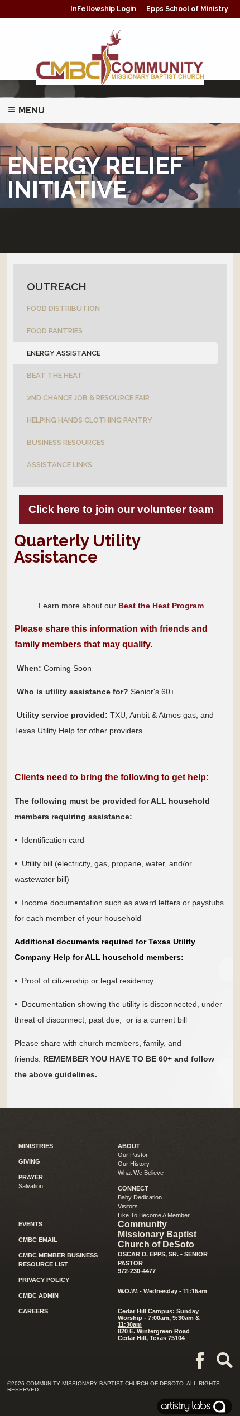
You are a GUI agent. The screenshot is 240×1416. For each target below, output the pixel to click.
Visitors (128, 1206)
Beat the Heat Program (161, 605)
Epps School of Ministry (187, 9)
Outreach (57, 286)
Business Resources (66, 442)
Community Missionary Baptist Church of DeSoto (105, 1383)
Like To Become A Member (154, 1215)
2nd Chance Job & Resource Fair (88, 397)
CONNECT (133, 1188)
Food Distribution (63, 308)
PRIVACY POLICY (43, 1279)
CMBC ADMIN (38, 1295)
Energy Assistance (63, 353)
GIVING (29, 1161)
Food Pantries (55, 331)
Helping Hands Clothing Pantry (89, 420)
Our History (134, 1163)
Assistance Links (59, 464)
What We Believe (141, 1172)
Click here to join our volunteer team (121, 509)
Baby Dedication (140, 1197)
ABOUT (129, 1146)
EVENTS (30, 1224)
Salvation (30, 1186)
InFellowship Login (103, 9)
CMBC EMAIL (37, 1239)
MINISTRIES (35, 1146)
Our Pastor (133, 1154)
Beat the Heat (55, 375)
